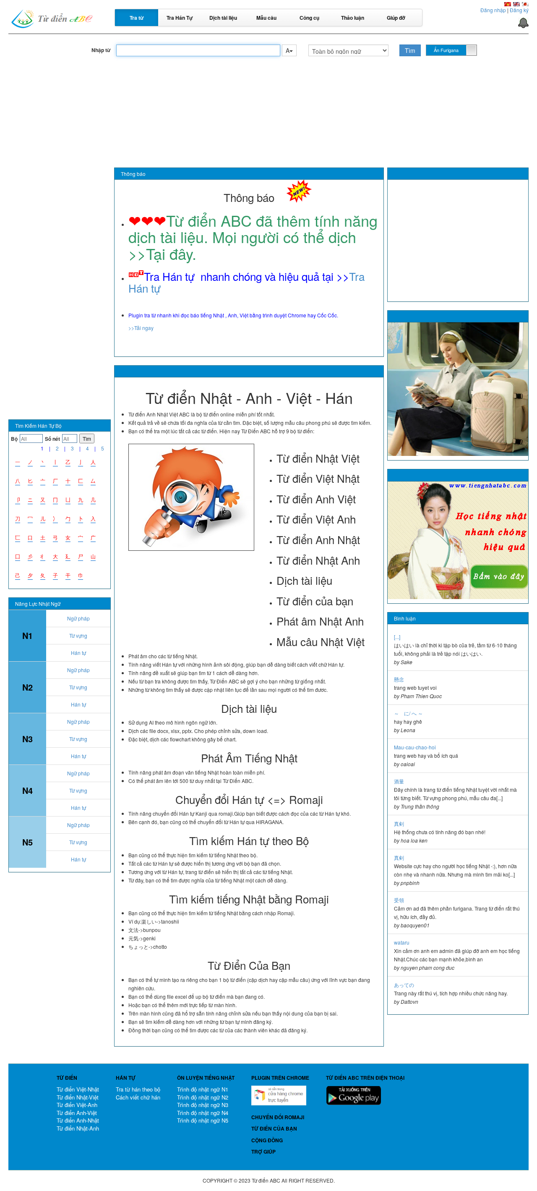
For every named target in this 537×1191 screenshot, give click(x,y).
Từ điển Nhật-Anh (78, 1128)
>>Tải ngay (141, 327)
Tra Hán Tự (180, 17)
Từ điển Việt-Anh (77, 1105)
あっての (404, 984)
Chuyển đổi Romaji (277, 1117)
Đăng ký (519, 9)
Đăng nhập (493, 9)
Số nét (52, 438)
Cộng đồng (267, 1140)
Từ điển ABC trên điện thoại (365, 1077)
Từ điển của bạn (274, 1128)
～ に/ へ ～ (408, 713)
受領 (399, 899)
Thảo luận (352, 17)
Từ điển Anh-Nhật (78, 1120)
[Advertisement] (268, 97)
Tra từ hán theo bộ (138, 1089)
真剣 (399, 823)
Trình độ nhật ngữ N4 (202, 1113)
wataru (401, 942)
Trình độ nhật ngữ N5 (202, 1120)
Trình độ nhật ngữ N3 (202, 1105)
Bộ (14, 438)
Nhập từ (101, 50)
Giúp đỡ (396, 17)
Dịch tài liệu (223, 17)
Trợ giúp (263, 1151)
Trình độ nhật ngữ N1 (202, 1089)
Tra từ (137, 17)
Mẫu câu (266, 17)
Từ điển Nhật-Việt (78, 1097)
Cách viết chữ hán (138, 1097)
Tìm (410, 50)
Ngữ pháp (78, 618)
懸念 (399, 679)
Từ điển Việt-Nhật (78, 1089)
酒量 (399, 781)
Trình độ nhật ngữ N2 (202, 1097)
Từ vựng (78, 635)
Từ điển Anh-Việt (77, 1113)
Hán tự (78, 652)
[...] (397, 636)
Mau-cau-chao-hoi (415, 747)
